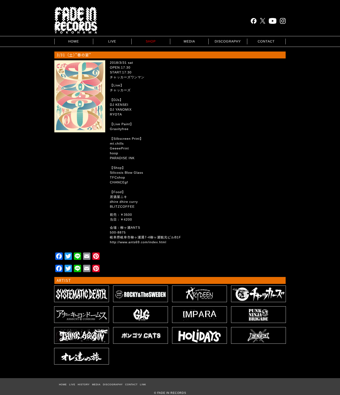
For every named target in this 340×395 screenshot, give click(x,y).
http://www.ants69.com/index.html (138, 242)
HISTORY (84, 384)
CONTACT (266, 41)
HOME (73, 41)
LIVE (112, 41)
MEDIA (189, 41)
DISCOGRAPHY (228, 41)
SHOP (151, 41)
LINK (143, 384)
